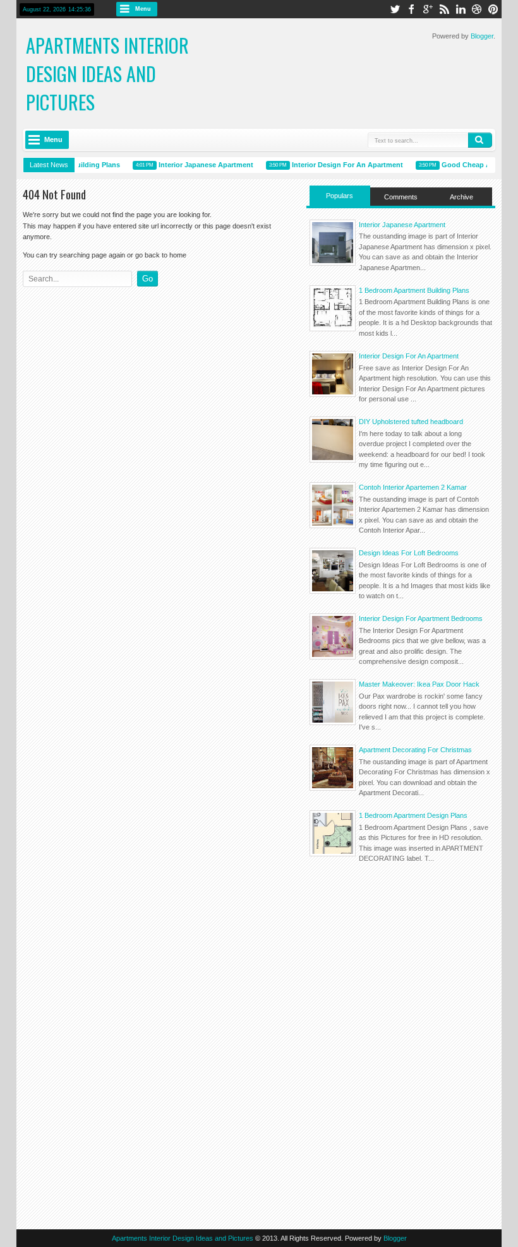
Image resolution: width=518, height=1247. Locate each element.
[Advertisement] (401, 960)
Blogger (482, 36)
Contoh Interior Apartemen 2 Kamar (413, 487)
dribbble (477, 9)
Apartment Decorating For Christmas (415, 750)
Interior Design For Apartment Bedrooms (421, 618)
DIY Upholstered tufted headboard (411, 421)
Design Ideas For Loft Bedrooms (409, 553)
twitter (395, 9)
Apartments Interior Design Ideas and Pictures (107, 73)
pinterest (493, 9)
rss (444, 9)
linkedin (460, 9)
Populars (339, 195)
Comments (401, 197)
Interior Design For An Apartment (341, 164)
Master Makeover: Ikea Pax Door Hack (419, 684)
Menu (143, 9)
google (427, 9)
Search (480, 140)
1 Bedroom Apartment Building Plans (414, 290)
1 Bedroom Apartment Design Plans (413, 815)
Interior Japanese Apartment (199, 164)
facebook (411, 9)
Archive (461, 197)
